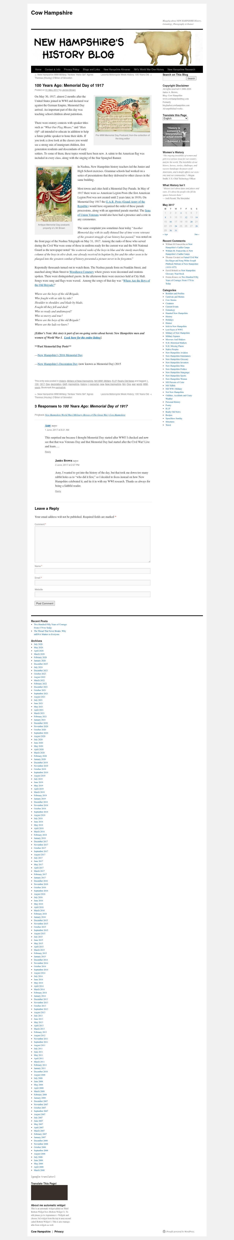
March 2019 (39, 792)
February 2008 (40, 1094)
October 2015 (40, 926)
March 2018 (39, 831)
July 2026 (38, 644)
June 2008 (38, 1081)
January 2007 (40, 1137)
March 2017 (39, 870)
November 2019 (41, 765)
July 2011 (38, 1048)
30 (170, 230)
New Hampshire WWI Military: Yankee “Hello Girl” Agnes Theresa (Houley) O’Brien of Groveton (64, 76)
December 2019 (41, 762)
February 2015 (40, 953)
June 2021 (38, 703)
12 (186, 217)
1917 (42, 384)
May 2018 (38, 824)
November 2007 (41, 1104)
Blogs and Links (91, 69)
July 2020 (38, 739)
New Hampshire (113, 384)
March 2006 (39, 1170)
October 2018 (40, 808)
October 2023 (40, 673)
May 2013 (38, 1022)
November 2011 (41, 1038)
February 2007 (40, 1133)
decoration (56, 384)
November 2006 (41, 1143)
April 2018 (39, 828)
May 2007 (38, 1124)
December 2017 (41, 841)
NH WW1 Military (102, 380)
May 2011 (38, 1055)
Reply (48, 451)
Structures (170, 421)
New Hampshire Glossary (177, 359)
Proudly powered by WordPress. (180, 1231)
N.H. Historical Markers (176, 342)
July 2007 (38, 1117)
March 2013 (39, 1028)
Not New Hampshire (175, 392)
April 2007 (39, 1127)
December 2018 (41, 801)
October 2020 (40, 729)
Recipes (169, 415)
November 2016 (41, 884)
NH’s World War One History (149, 69)
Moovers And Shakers (175, 339)
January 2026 (40, 660)
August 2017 (39, 854)
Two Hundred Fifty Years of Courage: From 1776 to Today (182, 280)
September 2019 (41, 772)
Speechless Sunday (174, 418)
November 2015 (41, 923)
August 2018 (39, 815)
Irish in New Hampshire (176, 326)
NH (124, 384)
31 (176, 230)
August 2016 (39, 893)
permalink (60, 387)
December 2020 (41, 722)
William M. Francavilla (176, 250)
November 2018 (41, 805)
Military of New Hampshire (80, 380)
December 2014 (41, 959)
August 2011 (39, 1045)
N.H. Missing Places (175, 345)
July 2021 (38, 699)
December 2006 (41, 1140)
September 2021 (41, 693)
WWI (145, 384)
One (129, 384)
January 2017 (40, 877)
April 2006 (39, 1166)
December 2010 (41, 1071)
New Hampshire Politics (176, 368)
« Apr (165, 234)
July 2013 (38, 1015)
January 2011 (40, 1068)
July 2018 (38, 818)
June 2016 (38, 900)
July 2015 (38, 936)
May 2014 (38, 982)
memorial (94, 384)
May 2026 (38, 647)
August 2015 (39, 933)
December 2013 (41, 999)
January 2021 (40, 719)
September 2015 (41, 930)
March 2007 (39, 1130)
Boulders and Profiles (175, 293)
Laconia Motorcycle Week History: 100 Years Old (126, 74)
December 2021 (41, 686)
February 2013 (40, 1032)
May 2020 (38, 745)
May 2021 (38, 706)
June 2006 (38, 1160)
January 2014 (40, 995)
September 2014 (41, 969)
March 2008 (39, 1091)
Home (38, 69)
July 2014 (38, 976)
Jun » (197, 234)
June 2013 (38, 1018)
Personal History (173, 401)
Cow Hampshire (52, 12)
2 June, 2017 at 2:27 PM (67, 464)
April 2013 (39, 1025)
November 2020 (41, 726)
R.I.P (114, 380)
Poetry (168, 405)
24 (176, 225)
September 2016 (41, 890)
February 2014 (40, 992)
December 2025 (41, 663)
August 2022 (39, 676)
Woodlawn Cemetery (81, 272)
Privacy (59, 1231)
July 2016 (38, 897)
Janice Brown (69, 89)
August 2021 (39, 696)
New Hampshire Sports (176, 375)
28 (196, 225)
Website (39, 589)
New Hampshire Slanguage (177, 372)
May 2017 (38, 864)
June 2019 (38, 782)
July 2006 (38, 1156)
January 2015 (40, 956)
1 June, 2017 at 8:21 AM (57, 429)
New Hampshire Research (181, 69)
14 (196, 217)
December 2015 (41, 920)
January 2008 (40, 1097)
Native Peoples (172, 349)
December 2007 (41, 1101)
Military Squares (173, 336)
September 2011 (41, 1041)
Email (38, 577)
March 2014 (39, 989)
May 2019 (38, 785)
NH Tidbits (171, 385)
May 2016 (38, 903)
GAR (65, 384)
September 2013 (41, 1008)
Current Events (172, 306)
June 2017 (38, 861)
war (133, 384)
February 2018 (40, 834)
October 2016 (40, 887)
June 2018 (38, 821)
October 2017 (40, 847)
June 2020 (38, 742)
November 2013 (41, 1002)
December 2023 (41, 670)
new (102, 384)
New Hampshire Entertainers (178, 355)
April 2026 (39, 650)
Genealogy (170, 309)
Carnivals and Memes (175, 296)
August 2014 (39, 972)
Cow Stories (171, 299)
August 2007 (39, 1114)
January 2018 (40, 838)
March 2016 (39, 910)
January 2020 (40, 759)
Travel (168, 424)
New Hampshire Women (176, 378)
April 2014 (39, 985)
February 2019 (40, 795)
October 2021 (40, 690)
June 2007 (38, 1120)
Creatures (170, 303)
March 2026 (39, 653)
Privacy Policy (71, 69)
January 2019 (40, 798)
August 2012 (39, 1035)
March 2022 (39, 680)
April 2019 (39, 788)
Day (48, 384)
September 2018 (41, 811)
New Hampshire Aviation (177, 352)
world (139, 384)
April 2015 (39, 946)
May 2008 (38, 1084)
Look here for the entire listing (82, 338)
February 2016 (40, 913)
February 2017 (40, 874)
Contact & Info (52, 69)
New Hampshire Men (175, 365)
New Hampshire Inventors (177, 362)
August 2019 (39, 775)
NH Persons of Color (175, 382)
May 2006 (38, 1163)
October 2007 (40, 1107)
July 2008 (38, 1078)
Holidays (169, 319)
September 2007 (41, 1110)
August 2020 (39, 736)
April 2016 (39, 907)
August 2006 (39, 1153)
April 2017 (39, 867)
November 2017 (41, 844)
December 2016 (41, 880)
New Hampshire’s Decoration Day (58, 364)
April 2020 (39, 749)
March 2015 (39, 949)
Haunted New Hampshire (177, 313)
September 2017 (41, 851)
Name (38, 565)
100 (37, 384)
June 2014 (38, 979)
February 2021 (40, 716)
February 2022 (40, 683)
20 (191, 221)
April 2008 (39, 1087)
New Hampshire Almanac (117, 69)
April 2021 (39, 709)
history (83, 384)
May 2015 (38, 943)
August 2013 (39, 1012)
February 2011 (40, 1064)
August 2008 (39, 1074)
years (37, 387)
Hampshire (73, 384)
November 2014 (41, 962)
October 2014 (40, 966)
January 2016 (40, 916)
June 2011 (38, 1051)
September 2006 (41, 1150)
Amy (48, 425)
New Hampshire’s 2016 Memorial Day (60, 355)
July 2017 (38, 857)
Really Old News (126, 380)
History (62, 380)
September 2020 (41, 732)
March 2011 (39, 1061)
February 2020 (40, 755)
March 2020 (39, 752)
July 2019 (38, 778)
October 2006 (40, 1147)
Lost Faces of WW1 (174, 329)
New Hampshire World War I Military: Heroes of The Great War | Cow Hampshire (85, 414)
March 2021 (39, 713)
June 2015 (38, 939)
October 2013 (40, 1005)
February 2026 (40, 657)
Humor (169, 322)
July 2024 (38, 667)
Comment (40, 524)
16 (170, 221)
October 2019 (40, 768)
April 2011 (39, 1058)
